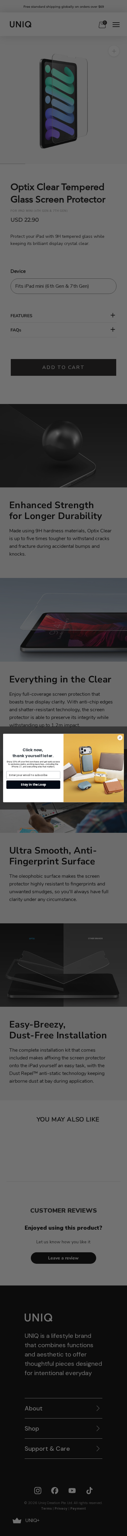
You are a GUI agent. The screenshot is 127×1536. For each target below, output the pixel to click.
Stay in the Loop (33, 785)
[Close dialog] (120, 737)
